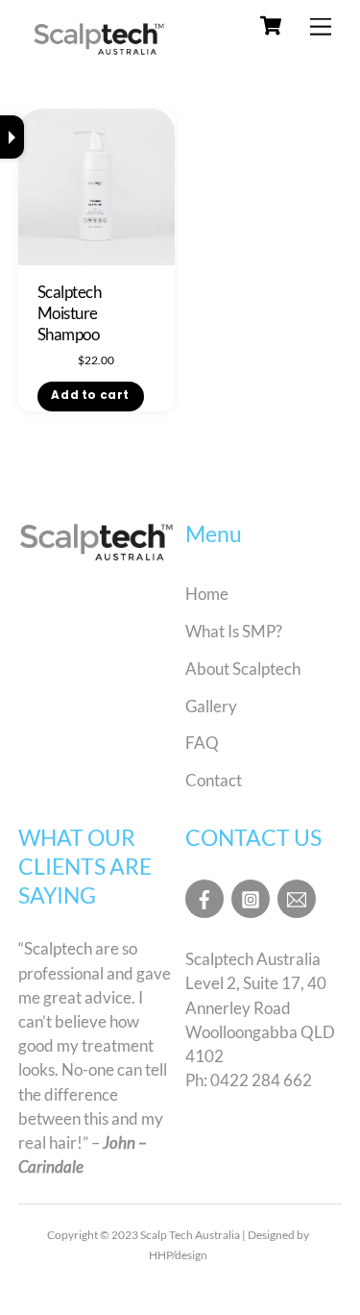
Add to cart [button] (90, 395)
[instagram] (250, 896)
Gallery (211, 706)
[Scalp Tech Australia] (99, 54)
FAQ (202, 742)
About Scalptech (242, 668)
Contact (213, 780)
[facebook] (204, 896)
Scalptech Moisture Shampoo (69, 313)
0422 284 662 (261, 1080)
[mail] (296, 896)
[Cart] (271, 26)
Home (206, 593)
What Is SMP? (233, 631)
